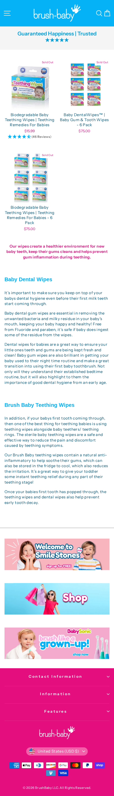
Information (55, 694)
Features (55, 711)
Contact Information (56, 676)
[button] (30, 137)
